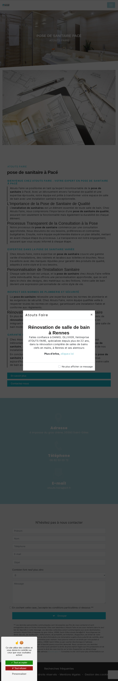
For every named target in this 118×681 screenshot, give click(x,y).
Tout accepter (20, 662)
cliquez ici (67, 353)
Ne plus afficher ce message (77, 366)
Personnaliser (19, 674)
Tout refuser (20, 668)
